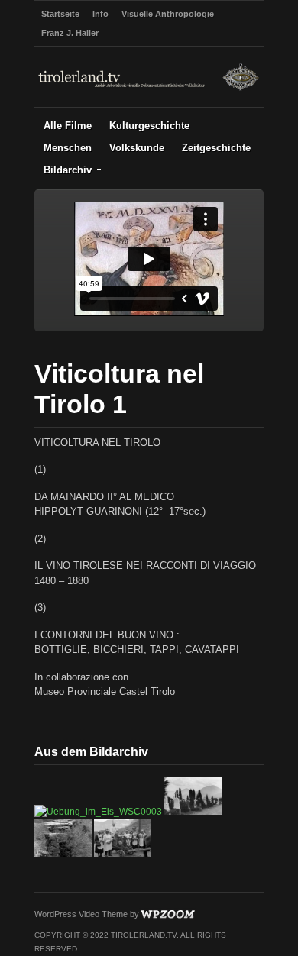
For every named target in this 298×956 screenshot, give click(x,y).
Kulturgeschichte (149, 125)
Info (100, 13)
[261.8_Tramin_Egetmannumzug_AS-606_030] (122, 853)
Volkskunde (136, 147)
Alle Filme (68, 125)
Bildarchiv (68, 170)
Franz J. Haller (70, 32)
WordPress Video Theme (81, 914)
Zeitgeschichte (216, 147)
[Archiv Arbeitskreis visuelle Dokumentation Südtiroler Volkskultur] (149, 89)
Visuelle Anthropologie (167, 13)
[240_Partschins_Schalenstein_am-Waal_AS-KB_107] (63, 853)
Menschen (68, 147)
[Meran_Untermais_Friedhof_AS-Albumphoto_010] (193, 811)
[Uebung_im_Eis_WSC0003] (98, 811)
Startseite (60, 13)
